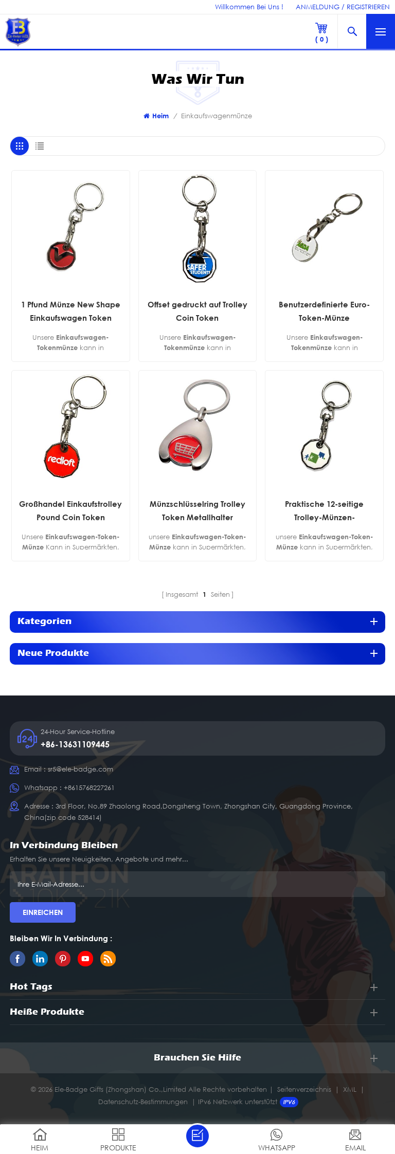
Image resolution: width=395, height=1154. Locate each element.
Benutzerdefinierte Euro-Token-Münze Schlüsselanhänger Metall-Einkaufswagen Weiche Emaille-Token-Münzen (324, 312)
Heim (160, 116)
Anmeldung (317, 7)
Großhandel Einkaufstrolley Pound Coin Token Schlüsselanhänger (70, 511)
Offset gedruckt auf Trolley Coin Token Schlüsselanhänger (197, 312)
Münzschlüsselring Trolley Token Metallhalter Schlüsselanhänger (197, 511)
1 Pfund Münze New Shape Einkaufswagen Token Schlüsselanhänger (70, 312)
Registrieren (368, 7)
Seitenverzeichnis (304, 1089)
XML (349, 1089)
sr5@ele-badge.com (80, 769)
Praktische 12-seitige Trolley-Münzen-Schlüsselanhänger (324, 511)
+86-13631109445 (75, 744)
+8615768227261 (89, 787)
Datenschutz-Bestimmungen (143, 1101)
